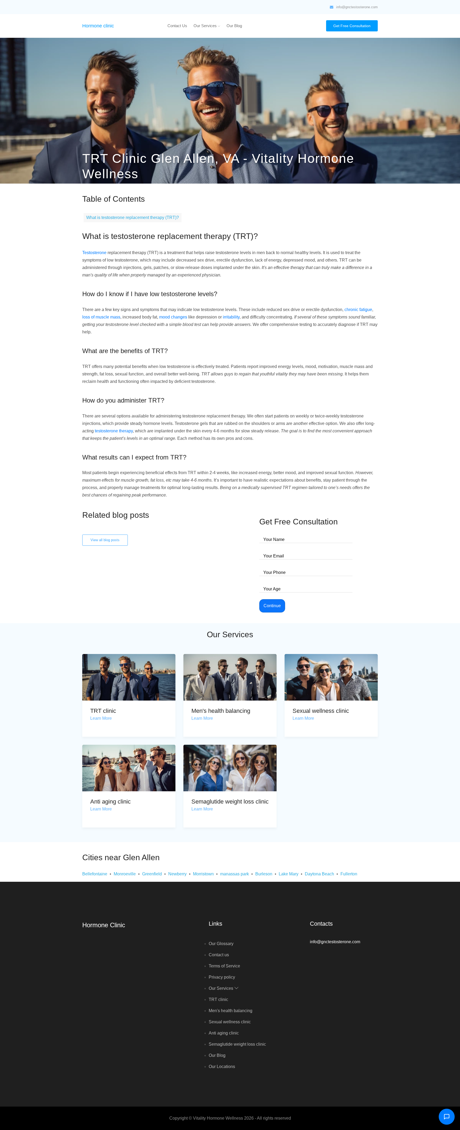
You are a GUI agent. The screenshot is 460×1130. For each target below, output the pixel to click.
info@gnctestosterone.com (357, 7)
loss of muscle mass (101, 317)
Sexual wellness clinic (321, 710)
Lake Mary (288, 874)
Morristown (203, 874)
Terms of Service (224, 966)
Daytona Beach (319, 874)
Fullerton (348, 874)
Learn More (101, 718)
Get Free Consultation (352, 26)
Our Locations (222, 1066)
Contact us (177, 25)
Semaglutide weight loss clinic (230, 801)
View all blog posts (105, 540)
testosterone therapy (114, 431)
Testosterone (94, 252)
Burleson (263, 874)
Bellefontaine (94, 874)
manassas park (234, 874)
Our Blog (234, 25)
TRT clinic (103, 710)
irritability (231, 317)
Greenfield (152, 874)
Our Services (206, 25)
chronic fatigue (358, 309)
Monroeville (125, 874)
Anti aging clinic (110, 801)
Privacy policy (222, 977)
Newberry (177, 874)
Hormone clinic (98, 25)
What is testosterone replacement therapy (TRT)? (132, 217)
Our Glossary (221, 943)
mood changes (173, 317)
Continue (272, 605)
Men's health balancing (220, 710)
